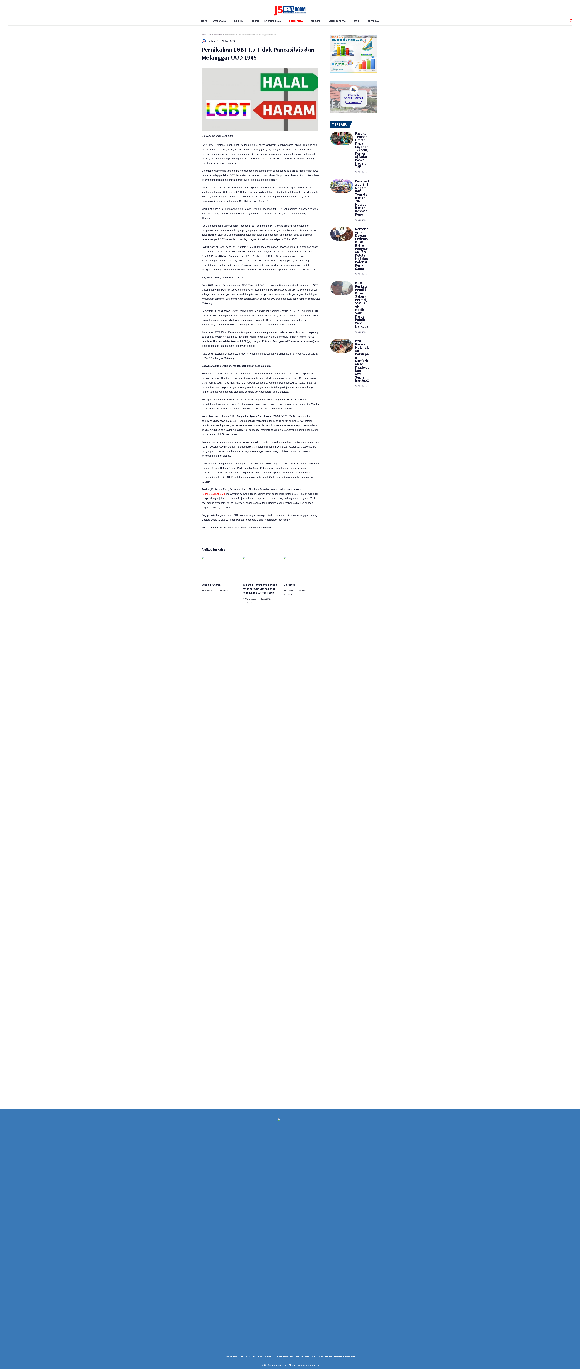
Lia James (289, 584)
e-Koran (254, 20)
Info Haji (239, 20)
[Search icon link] (571, 21)
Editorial (373, 20)
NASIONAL (248, 602)
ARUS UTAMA (219, 20)
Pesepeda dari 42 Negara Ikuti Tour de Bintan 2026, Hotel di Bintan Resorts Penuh (362, 197)
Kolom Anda (296, 20)
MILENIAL (315, 20)
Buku (357, 20)
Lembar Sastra (337, 20)
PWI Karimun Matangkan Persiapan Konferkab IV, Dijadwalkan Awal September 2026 (362, 360)
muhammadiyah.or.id (213, 494)
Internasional (272, 20)
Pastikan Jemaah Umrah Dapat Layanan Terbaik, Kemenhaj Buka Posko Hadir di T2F (362, 150)
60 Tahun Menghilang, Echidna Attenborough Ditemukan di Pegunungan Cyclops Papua (260, 588)
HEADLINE (207, 591)
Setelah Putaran (211, 584)
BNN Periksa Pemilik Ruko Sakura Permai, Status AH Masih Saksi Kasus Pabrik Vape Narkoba (361, 304)
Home (204, 20)
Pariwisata (288, 594)
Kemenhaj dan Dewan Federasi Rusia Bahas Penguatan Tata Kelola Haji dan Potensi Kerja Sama (362, 248)
